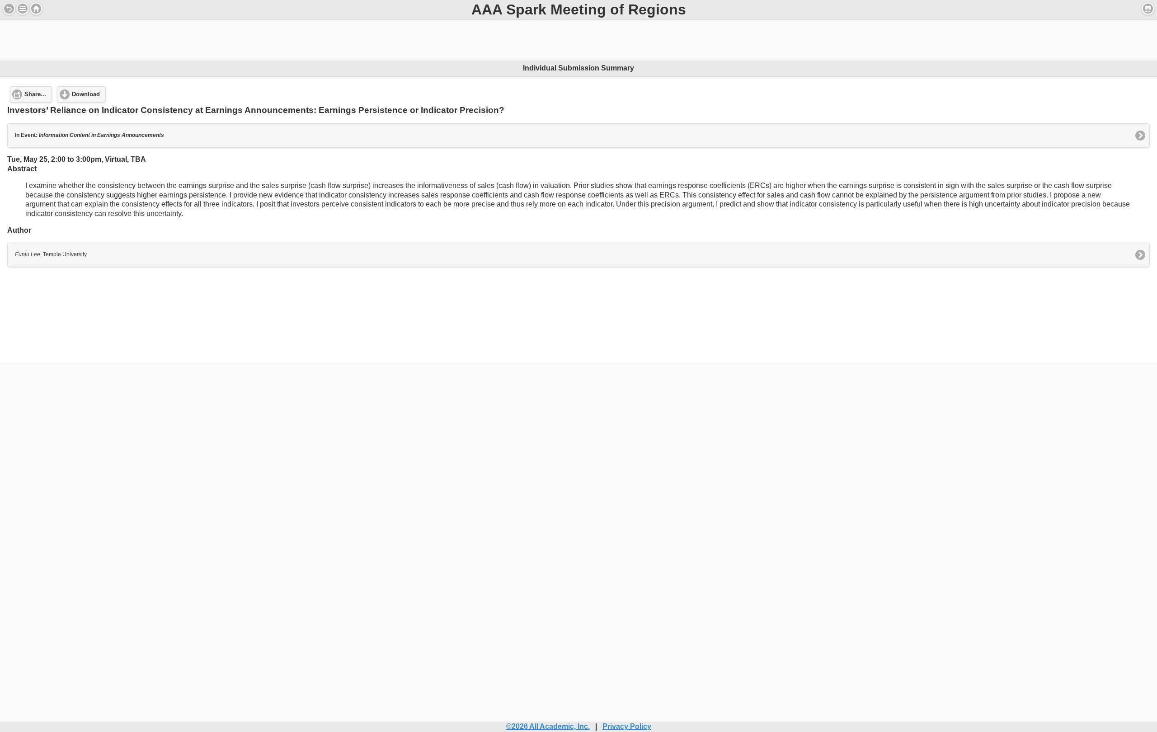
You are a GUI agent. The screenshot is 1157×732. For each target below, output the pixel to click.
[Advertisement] (578, 40)
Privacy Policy (626, 726)
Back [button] (9, 8)
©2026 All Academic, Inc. (548, 726)
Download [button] (86, 94)
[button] (22, 8)
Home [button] (36, 8)
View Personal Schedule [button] (1148, 8)
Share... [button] (35, 94)
